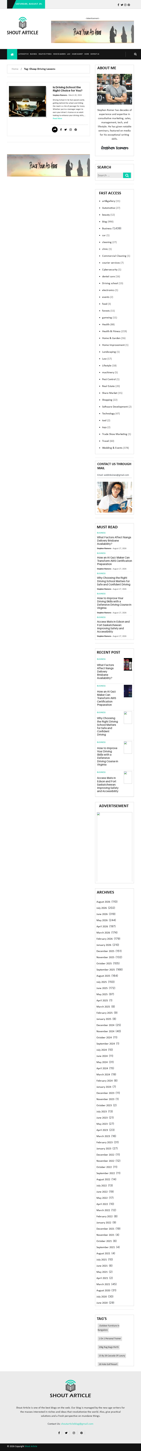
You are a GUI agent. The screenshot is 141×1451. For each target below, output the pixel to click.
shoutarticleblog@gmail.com (77, 1424)
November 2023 (105, 1099)
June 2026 (102, 914)
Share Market (77, 54)
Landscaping (111, 352)
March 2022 (103, 1210)
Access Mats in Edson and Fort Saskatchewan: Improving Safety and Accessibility (113, 626)
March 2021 (103, 1284)
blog (107, 221)
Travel (108, 441)
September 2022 (105, 1173)
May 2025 (102, 994)
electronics (110, 290)
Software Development (117, 406)
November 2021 (105, 1235)
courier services (113, 263)
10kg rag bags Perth (109, 1347)
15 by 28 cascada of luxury (112, 1356)
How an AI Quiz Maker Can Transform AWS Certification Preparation (114, 561)
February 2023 (104, 1142)
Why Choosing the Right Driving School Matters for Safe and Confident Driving (113, 581)
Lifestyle (109, 365)
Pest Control (111, 379)
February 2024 (104, 1080)
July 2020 (101, 1296)
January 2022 (103, 1222)
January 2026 (103, 945)
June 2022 (102, 1192)
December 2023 (105, 1093)
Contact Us (94, 54)
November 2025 (105, 957)
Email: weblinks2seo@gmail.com (113, 475)
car (106, 235)
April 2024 (102, 1068)
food (106, 304)
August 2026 (103, 902)
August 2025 (103, 976)
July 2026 (101, 908)
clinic (107, 249)
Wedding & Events (115, 448)
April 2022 (102, 1204)
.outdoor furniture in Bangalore (108, 1328)
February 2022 (104, 1216)
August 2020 (103, 1290)
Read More (57, 119)
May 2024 (102, 1062)
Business (33, 54)
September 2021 (105, 1247)
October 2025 (104, 963)
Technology (111, 413)
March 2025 (103, 1006)
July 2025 (101, 982)
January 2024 (103, 1087)
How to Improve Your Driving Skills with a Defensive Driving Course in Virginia (114, 603)
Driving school (112, 283)
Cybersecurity (111, 269)
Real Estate (111, 386)
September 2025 (105, 969)
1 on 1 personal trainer (110, 1338)
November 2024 (105, 1031)
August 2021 (103, 1253)
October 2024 (104, 1037)
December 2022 (105, 1154)
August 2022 (103, 1179)
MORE (86, 54)
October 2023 (104, 1105)
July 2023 (101, 1111)
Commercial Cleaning (116, 256)
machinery (110, 372)
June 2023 (102, 1117)
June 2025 (102, 988)
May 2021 (102, 1272)
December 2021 (105, 1229)
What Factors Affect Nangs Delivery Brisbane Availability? (114, 540)
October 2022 (104, 1167)
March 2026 (103, 932)
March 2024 (103, 1074)
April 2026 (102, 926)
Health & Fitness (45, 54)
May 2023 (102, 1124)
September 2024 (105, 1043)
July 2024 (101, 1050)
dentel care (111, 276)
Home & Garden (59, 54)
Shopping (109, 400)
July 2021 (101, 1259)
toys (106, 427)
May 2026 (102, 920)
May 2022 (102, 1198)
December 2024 (105, 1025)
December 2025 (105, 951)
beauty (108, 215)
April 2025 (102, 1000)
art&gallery (111, 201)
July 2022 (101, 1185)
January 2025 (103, 1019)
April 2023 (102, 1130)
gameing (109, 317)
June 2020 (102, 1303)
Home (15, 69)
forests (108, 310)
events (107, 297)
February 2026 (104, 939)
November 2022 (105, 1161)
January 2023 (103, 1148)
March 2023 (103, 1136)
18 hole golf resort (108, 1364)
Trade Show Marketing (116, 434)
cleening (109, 242)
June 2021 (102, 1266)
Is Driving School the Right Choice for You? (67, 89)
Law (68, 54)
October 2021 (104, 1241)
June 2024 (102, 1056)
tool (106, 420)
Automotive (23, 54)
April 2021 (102, 1278)
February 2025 (104, 1013)
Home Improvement (115, 345)
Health (108, 324)
